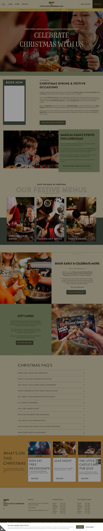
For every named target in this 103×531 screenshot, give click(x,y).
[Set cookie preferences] (3, 528)
